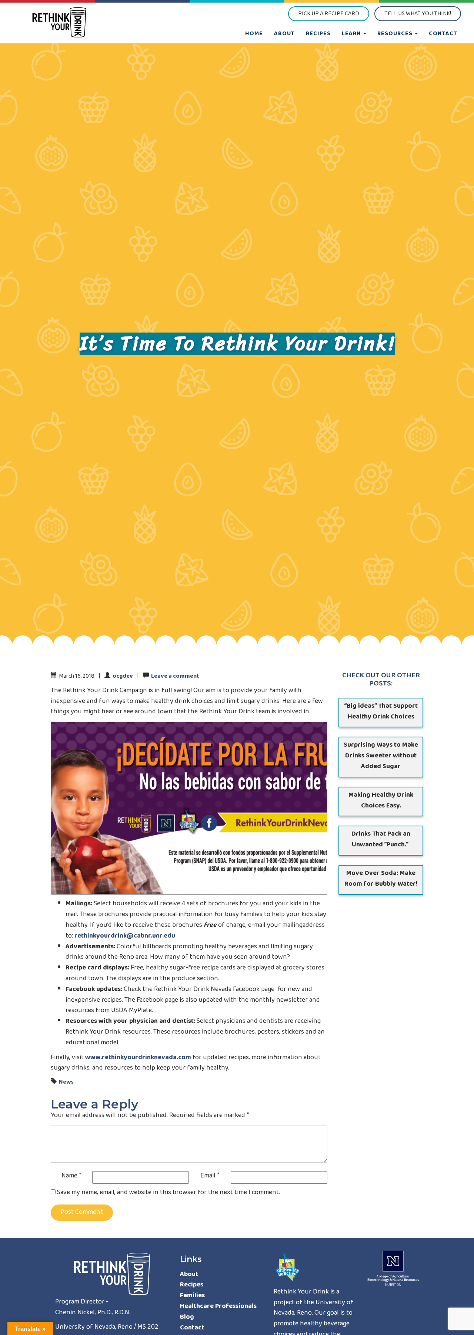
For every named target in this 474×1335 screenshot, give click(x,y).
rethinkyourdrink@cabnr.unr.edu (124, 936)
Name (71, 1176)
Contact (443, 34)
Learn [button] (352, 34)
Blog (187, 1317)
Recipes (318, 34)
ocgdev (123, 677)
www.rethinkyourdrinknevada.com (138, 1058)
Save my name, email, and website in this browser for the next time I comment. (168, 1193)
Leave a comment (175, 677)
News (66, 1082)
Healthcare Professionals (218, 1306)
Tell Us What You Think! (417, 14)
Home (254, 34)
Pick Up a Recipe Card (328, 14)
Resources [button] (395, 34)
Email (209, 1176)
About (284, 34)
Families (192, 1296)
